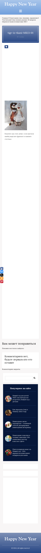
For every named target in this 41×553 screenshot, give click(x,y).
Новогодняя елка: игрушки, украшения (23, 18)
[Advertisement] (20, 77)
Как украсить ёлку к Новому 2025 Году (20, 410)
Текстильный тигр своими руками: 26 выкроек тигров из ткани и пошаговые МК (19, 21)
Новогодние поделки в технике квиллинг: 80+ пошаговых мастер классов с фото (21, 438)
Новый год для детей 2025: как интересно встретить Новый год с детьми (21, 398)
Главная (5, 18)
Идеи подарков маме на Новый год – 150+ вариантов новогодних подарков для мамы (22, 452)
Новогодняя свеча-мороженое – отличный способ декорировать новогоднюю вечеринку (22, 424)
